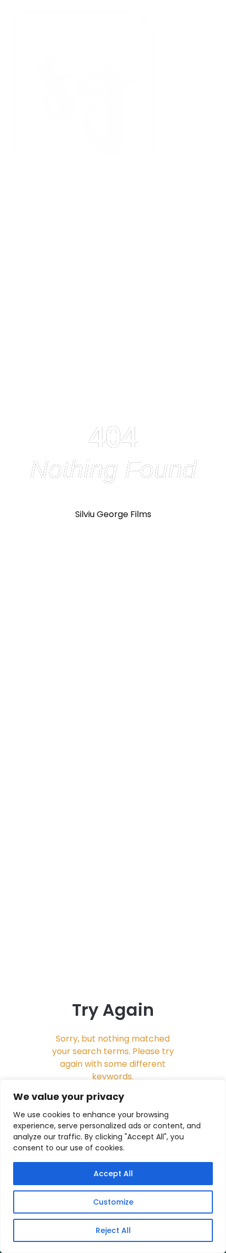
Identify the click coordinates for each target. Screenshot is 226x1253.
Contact (201, 83)
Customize (113, 1202)
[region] (113, 1166)
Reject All (113, 1230)
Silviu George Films (113, 514)
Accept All (113, 1173)
